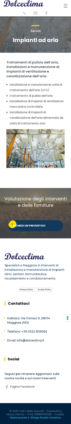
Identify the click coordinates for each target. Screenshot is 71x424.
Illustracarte (18, 417)
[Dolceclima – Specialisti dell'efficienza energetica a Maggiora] (23, 3)
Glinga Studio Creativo (45, 417)
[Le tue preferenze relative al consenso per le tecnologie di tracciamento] (67, 318)
